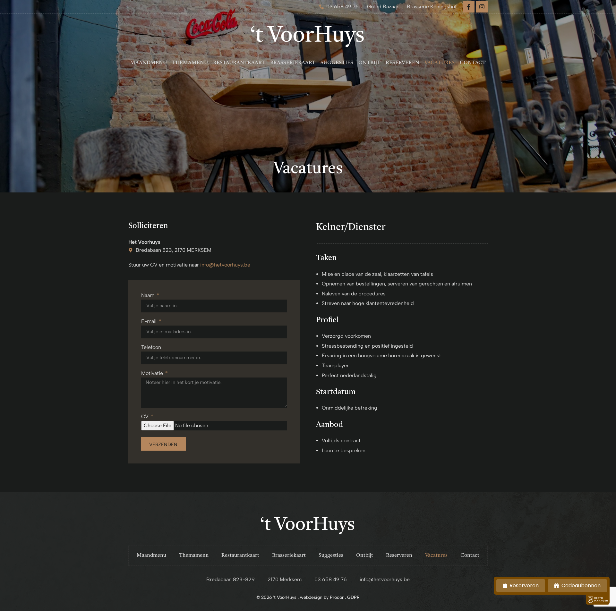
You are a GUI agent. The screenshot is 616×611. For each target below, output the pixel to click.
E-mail (149, 321)
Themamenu (190, 62)
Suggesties (337, 62)
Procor (337, 597)
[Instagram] (482, 7)
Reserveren (402, 62)
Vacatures (439, 62)
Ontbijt (369, 62)
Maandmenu (148, 62)
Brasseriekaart (292, 62)
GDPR (353, 597)
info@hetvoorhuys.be (225, 265)
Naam (148, 295)
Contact (473, 62)
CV (145, 417)
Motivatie (152, 373)
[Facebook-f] (469, 7)
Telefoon (151, 347)
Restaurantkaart (239, 62)
